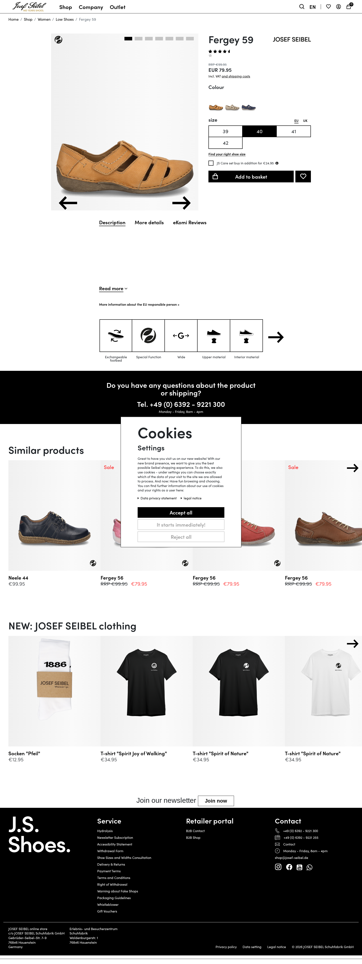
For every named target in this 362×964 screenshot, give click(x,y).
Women (44, 19)
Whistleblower (108, 904)
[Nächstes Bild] (181, 203)
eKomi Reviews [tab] (190, 222)
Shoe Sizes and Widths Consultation (124, 857)
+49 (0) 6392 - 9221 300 (187, 404)
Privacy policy (226, 947)
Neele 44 (18, 577)
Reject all (181, 536)
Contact (289, 844)
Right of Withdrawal (112, 884)
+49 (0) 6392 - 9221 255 (301, 837)
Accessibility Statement (114, 844)
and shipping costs (236, 76)
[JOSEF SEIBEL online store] (29, 5)
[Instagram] (278, 867)
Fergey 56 (112, 577)
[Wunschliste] (328, 6)
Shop (28, 19)
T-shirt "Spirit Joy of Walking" (134, 753)
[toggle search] (302, 6)
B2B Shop (193, 837)
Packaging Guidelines (114, 898)
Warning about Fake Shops (117, 891)
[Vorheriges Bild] (68, 203)
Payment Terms (109, 871)
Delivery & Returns (111, 864)
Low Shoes (65, 19)
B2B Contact (195, 831)
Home (13, 19)
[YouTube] (299, 867)
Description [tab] (112, 222)
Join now (216, 801)
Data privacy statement (159, 498)
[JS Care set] (276, 163)
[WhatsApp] (309, 867)
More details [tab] (149, 222)
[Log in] (339, 6)
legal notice (193, 498)
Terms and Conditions (113, 877)
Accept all (181, 512)
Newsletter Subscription (115, 837)
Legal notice (276, 947)
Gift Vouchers (107, 911)
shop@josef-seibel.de (291, 857)
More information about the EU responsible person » (139, 304)
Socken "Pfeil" (24, 753)
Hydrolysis (105, 831)
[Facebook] (289, 867)
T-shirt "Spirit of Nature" (220, 753)
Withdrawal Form (110, 851)
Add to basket (251, 176)
